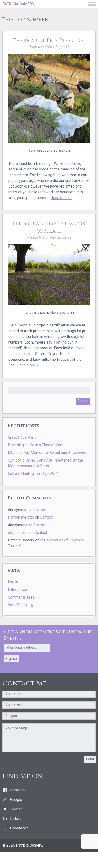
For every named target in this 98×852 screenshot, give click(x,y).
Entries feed (18, 589)
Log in (13, 582)
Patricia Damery (18, 4)
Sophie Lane (18, 532)
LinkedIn (17, 818)
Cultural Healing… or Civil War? (33, 473)
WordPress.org (20, 605)
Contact (39, 509)
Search (83, 401)
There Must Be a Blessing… (49, 40)
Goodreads (19, 828)
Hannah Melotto (21, 517)
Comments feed (21, 597)
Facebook (18, 790)
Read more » (61, 197)
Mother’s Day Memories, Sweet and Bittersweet (48, 452)
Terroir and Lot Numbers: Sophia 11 (49, 227)
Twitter (16, 809)
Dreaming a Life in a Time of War (35, 445)
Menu (92, 4)
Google (16, 799)
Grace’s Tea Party (22, 437)
